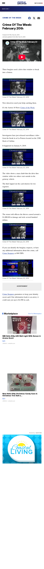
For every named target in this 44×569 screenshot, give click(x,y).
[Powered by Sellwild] (39, 432)
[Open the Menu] (3, 3)
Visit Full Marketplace (35, 313)
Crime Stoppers (8, 253)
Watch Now (38, 3)
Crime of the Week (11, 18)
